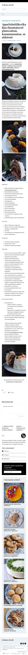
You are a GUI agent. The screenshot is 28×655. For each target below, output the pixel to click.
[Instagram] (21, 643)
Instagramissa (18, 381)
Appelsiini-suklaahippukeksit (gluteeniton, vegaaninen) (11, 555)
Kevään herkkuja (16, 20)
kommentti (21, 416)
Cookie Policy (4, 649)
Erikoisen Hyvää (8, 5)
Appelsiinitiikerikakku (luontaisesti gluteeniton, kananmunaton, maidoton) (14, 31)
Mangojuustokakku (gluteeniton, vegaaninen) (12, 505)
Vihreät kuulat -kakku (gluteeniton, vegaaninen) (11, 580)
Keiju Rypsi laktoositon (10, 190)
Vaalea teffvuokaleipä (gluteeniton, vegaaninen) (11, 530)
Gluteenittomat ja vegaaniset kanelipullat (10, 630)
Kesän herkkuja (6, 20)
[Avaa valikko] (3, 14)
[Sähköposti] (25, 643)
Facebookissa (9, 381)
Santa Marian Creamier (17, 332)
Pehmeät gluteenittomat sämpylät (13, 605)
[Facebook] (23, 643)
